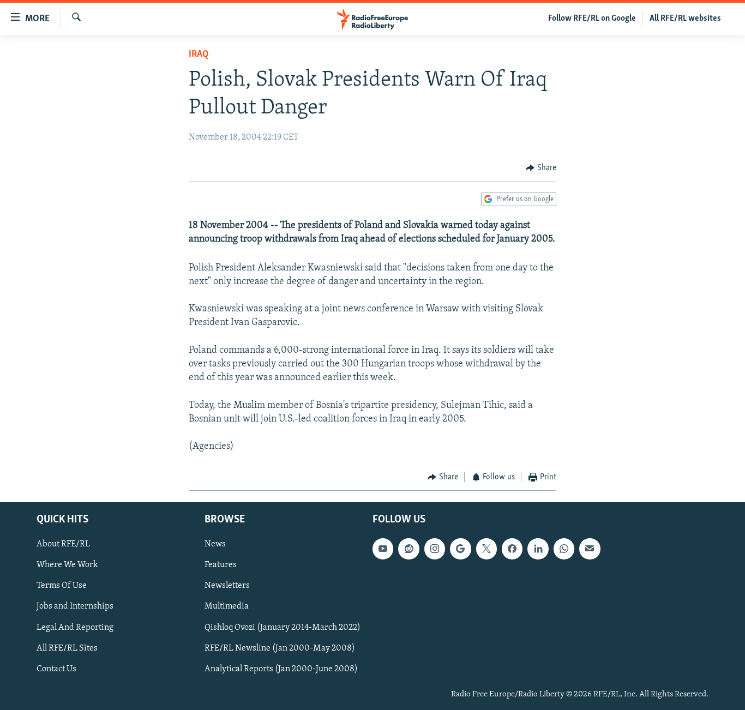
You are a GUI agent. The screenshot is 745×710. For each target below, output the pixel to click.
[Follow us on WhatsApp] (564, 548)
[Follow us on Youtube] (382, 548)
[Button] (541, 168)
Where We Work (67, 565)
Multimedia (227, 606)
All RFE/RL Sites (67, 647)
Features (221, 565)
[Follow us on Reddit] (408, 548)
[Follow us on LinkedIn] (537, 548)
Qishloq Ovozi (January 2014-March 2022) (283, 627)
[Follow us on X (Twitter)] (486, 548)
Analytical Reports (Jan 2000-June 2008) (281, 668)
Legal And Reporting (75, 627)
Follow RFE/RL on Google (592, 18)
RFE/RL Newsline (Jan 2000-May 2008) (280, 647)
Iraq (199, 54)
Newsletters (227, 585)
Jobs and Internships (75, 606)
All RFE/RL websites (685, 18)
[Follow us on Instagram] (434, 548)
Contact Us (56, 668)
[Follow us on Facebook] (512, 548)
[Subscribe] (589, 548)
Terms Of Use (62, 585)
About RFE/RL (63, 544)
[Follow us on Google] (460, 548)
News (215, 544)
